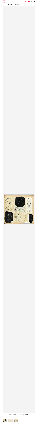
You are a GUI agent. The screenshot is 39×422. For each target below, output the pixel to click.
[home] (3, 4)
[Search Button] (32, 1)
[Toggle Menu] (34, 1)
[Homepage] (4, 2)
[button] (34, 417)
